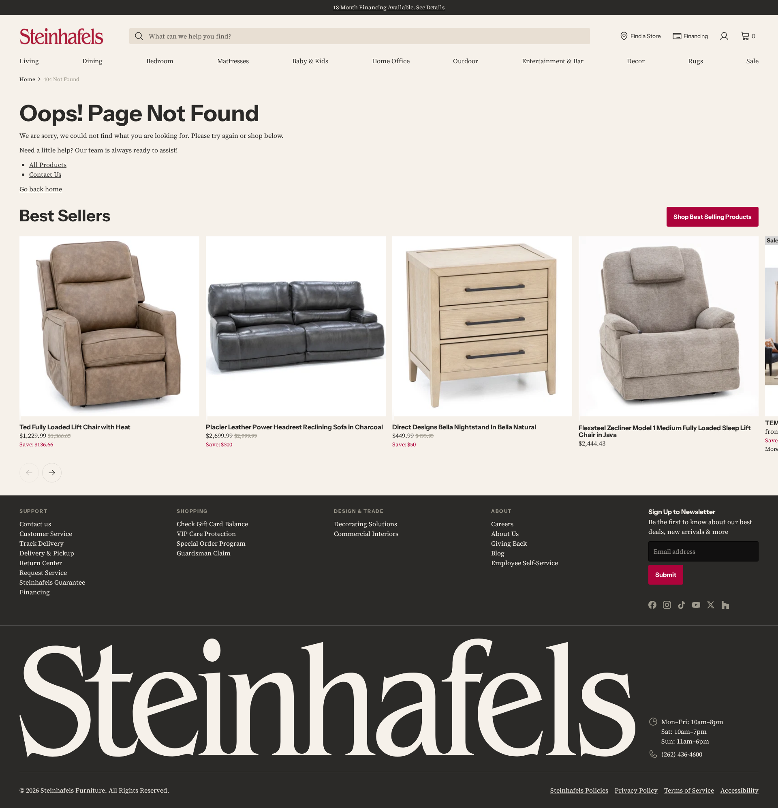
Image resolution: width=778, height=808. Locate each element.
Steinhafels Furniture (73, 790)
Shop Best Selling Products (712, 217)
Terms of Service (689, 790)
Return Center (40, 562)
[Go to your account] (724, 36)
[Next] (52, 472)
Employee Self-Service (524, 562)
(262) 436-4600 (681, 754)
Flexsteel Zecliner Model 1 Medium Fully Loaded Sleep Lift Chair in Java (665, 431)
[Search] (139, 36)
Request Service (43, 572)
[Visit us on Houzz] (725, 605)
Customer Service (45, 533)
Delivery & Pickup (46, 553)
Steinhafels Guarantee (52, 582)
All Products (47, 164)
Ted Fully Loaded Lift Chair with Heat (74, 427)
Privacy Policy (636, 790)
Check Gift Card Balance (212, 523)
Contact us (35, 523)
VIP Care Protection (206, 533)
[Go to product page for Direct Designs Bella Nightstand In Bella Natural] (482, 326)
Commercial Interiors (366, 533)
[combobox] (364, 36)
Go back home (40, 188)
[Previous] (29, 472)
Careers (502, 523)
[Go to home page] (61, 36)
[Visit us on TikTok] (682, 605)
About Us (505, 533)
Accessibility (739, 790)
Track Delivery (41, 543)
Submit (665, 575)
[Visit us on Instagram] (667, 605)
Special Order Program (211, 543)
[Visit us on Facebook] (652, 605)
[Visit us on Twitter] (711, 605)
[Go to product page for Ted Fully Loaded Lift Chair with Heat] (109, 326)
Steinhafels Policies (579, 790)
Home (27, 79)
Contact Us (45, 174)
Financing (34, 591)
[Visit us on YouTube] (696, 605)
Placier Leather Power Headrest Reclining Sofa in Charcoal (294, 427)
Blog (497, 553)
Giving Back (509, 543)
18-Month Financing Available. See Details (389, 7)
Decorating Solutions (365, 523)
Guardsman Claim (204, 553)
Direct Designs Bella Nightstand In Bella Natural (464, 427)
